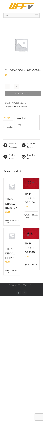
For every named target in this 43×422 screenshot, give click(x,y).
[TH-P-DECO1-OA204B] (31, 233)
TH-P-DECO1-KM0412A (11, 204)
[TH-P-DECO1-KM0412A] (12, 186)
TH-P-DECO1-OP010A (30, 198)
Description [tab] (7, 118)
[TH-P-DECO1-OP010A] (31, 183)
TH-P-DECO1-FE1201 (10, 253)
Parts (16, 106)
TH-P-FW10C (24, 106)
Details (16, 221)
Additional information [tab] (8, 125)
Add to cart (23, 94)
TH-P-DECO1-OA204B (30, 248)
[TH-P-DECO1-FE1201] (12, 236)
